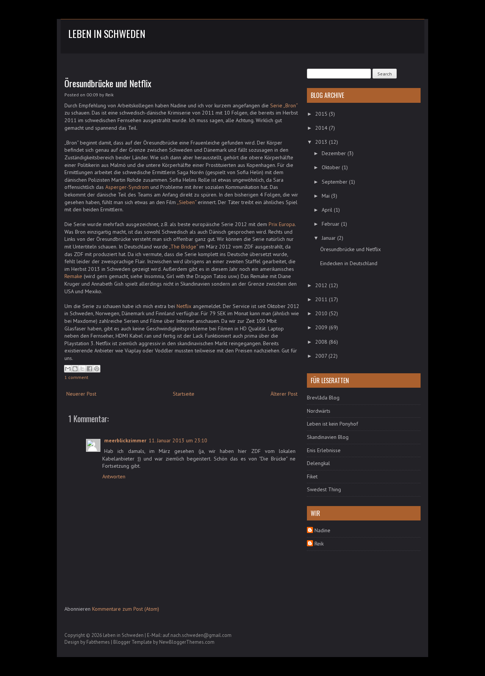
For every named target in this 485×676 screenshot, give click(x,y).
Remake (73, 276)
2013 (322, 141)
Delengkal (318, 463)
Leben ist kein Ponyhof (332, 423)
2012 (322, 285)
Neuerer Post (81, 393)
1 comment (76, 377)
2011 (322, 299)
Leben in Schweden (106, 33)
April (328, 209)
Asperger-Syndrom (127, 187)
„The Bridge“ (183, 246)
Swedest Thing (324, 489)
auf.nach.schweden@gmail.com (197, 635)
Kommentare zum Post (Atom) (125, 608)
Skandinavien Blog (328, 437)
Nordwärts (318, 410)
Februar (331, 223)
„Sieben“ (186, 202)
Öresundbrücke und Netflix (107, 83)
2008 (322, 341)
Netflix (184, 306)
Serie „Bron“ (283, 105)
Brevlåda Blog (323, 397)
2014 (322, 127)
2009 (322, 327)
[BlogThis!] (75, 369)
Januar (329, 237)
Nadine (322, 530)
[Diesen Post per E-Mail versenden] (68, 369)
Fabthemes (98, 642)
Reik (319, 543)
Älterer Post (284, 393)
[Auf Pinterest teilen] (96, 369)
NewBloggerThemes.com (186, 642)
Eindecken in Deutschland (348, 263)
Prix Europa (282, 224)
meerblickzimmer (125, 440)
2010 (322, 313)
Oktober (332, 167)
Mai (326, 195)
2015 (322, 113)
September (335, 181)
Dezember (334, 153)
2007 (322, 355)
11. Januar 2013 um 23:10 (178, 440)
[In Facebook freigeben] (89, 369)
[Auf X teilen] (82, 369)
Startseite (183, 393)
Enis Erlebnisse (324, 450)
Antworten (113, 476)
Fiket (312, 476)
